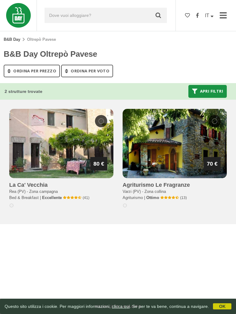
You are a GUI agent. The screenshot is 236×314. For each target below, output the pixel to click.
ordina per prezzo (34, 71)
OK (222, 306)
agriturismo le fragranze (156, 185)
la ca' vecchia (28, 185)
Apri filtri (211, 91)
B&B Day (12, 39)
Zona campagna (43, 191)
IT (207, 15)
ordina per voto (89, 71)
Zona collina (155, 191)
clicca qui (121, 306)
